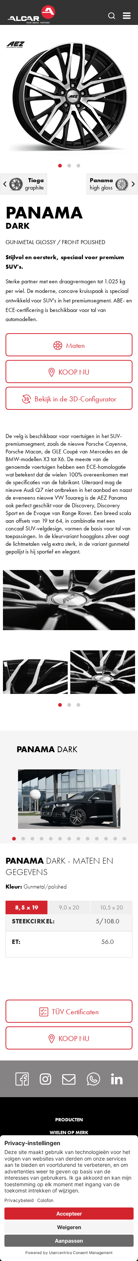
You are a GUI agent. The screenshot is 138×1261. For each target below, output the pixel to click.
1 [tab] (60, 166)
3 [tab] (78, 166)
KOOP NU (74, 372)
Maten (75, 345)
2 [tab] (69, 166)
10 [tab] (97, 839)
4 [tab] (41, 839)
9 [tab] (87, 839)
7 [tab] (69, 839)
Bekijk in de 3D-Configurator (75, 399)
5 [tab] (51, 839)
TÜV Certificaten (75, 1011)
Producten (69, 1120)
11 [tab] (106, 839)
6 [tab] (60, 839)
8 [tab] (78, 839)
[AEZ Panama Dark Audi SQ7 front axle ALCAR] (69, 799)
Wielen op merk (69, 1132)
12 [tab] (115, 839)
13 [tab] (124, 839)
